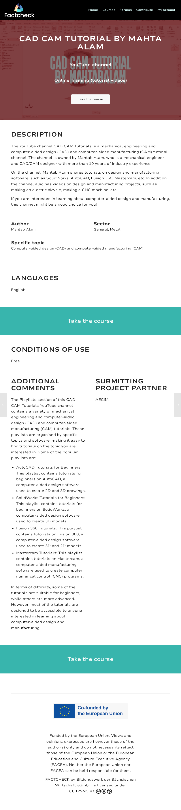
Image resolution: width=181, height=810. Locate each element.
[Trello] (177, 405)
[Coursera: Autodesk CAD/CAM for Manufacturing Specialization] (3, 405)
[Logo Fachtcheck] (20, 10)
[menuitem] (93, 10)
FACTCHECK (57, 779)
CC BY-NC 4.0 (82, 791)
